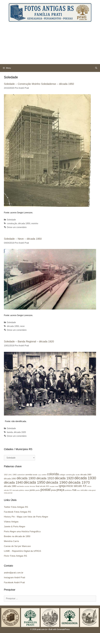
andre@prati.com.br (13, 572)
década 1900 (26, 478)
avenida (28, 474)
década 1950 (24, 223)
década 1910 (45, 478)
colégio (62, 475)
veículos (84, 490)
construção (12, 223)
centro (44, 475)
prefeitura (68, 490)
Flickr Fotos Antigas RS (15, 556)
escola (26, 486)
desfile (78, 475)
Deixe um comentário (17, 227)
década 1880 (85, 475)
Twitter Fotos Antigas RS (16, 507)
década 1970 (79, 482)
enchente (20, 486)
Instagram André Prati (14, 577)
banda (10, 432)
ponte (32, 490)
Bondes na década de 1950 (17, 536)
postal (45, 490)
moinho (34, 223)
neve (22, 326)
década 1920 (20, 432)
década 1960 (57, 482)
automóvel (21, 475)
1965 (14, 475)
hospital (52, 486)
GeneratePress (63, 629)
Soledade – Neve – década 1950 (23, 238)
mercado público (18, 490)
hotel (56, 486)
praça (60, 489)
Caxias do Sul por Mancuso (17, 546)
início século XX (76, 486)
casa (39, 475)
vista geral (92, 490)
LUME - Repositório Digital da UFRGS (22, 551)
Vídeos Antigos (11, 521)
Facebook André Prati (14, 582)
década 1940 (13, 482)
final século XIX (42, 486)
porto (38, 490)
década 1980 (10, 486)
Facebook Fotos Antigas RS (17, 512)
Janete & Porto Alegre (14, 526)
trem (78, 490)
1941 (10, 475)
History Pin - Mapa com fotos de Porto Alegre (26, 516)
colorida (53, 474)
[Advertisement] (50, 44)
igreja (62, 486)
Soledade (11, 220)
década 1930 (85, 478)
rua (74, 489)
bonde (35, 475)
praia (53, 490)
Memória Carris (11, 541)
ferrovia (32, 486)
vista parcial (8, 493)
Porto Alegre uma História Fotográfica (22, 531)
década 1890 (10, 478)
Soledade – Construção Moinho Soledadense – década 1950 (39, 83)
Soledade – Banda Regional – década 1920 (29, 341)
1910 (6, 475)
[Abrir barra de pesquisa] (96, 68)
